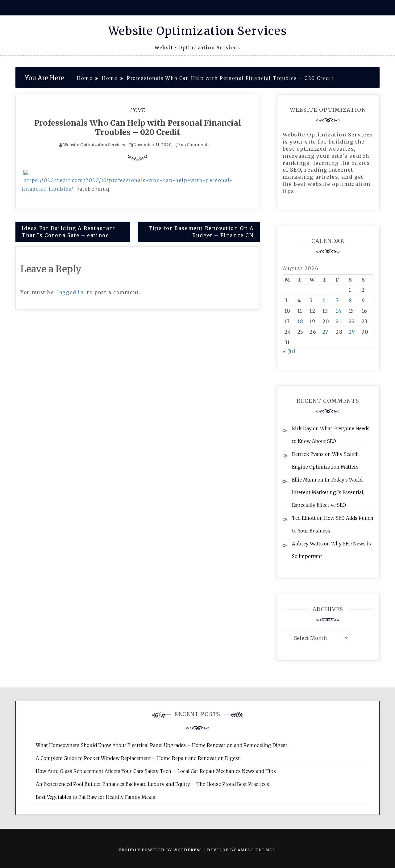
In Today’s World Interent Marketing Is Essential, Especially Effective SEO (328, 492)
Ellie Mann (304, 480)
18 (300, 321)
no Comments (195, 145)
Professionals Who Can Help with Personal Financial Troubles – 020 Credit (137, 127)
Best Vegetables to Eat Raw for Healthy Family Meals (95, 797)
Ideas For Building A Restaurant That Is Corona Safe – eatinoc (69, 231)
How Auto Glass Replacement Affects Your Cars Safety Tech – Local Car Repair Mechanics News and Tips (156, 771)
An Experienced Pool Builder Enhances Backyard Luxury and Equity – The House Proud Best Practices (152, 784)
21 (338, 321)
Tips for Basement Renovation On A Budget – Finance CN (201, 231)
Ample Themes (256, 850)
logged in (70, 292)
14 (339, 311)
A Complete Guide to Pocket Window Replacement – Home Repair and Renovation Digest (138, 758)
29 (352, 332)
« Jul (289, 351)
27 (325, 332)
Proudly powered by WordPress (160, 850)
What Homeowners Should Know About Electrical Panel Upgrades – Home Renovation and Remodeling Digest (161, 745)
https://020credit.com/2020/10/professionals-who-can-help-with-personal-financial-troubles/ (127, 184)
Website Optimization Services (197, 31)
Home (137, 110)
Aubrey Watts (307, 544)
